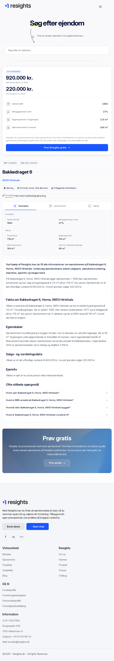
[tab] (20, 206)
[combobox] (57, 50)
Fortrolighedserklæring (14, 606)
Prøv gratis (55, 462)
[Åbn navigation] (100, 6)
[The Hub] (21, 537)
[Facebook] (5, 537)
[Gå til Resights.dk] (18, 6)
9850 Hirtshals (11, 180)
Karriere (63, 559)
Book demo (13, 526)
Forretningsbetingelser (14, 595)
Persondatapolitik (11, 600)
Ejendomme (8, 559)
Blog (4, 575)
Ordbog (63, 575)
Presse (62, 570)
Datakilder (7, 570)
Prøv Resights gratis (55, 147)
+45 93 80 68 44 (21, 636)
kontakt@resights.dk (19, 641)
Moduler (6, 554)
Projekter (7, 564)
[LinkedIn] (13, 537)
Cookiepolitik (9, 590)
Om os (62, 554)
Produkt (63, 564)
